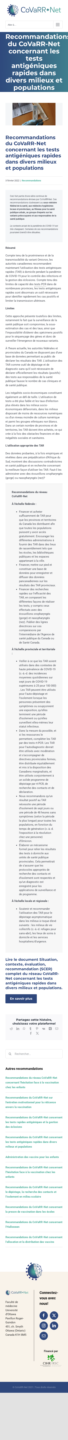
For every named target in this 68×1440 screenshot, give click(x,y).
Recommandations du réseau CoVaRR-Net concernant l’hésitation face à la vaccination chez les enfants (32, 1082)
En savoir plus (21, 998)
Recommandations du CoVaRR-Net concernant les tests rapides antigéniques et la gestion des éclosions (33, 1122)
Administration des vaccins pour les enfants (32, 1157)
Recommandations (31, 180)
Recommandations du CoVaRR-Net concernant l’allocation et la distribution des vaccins (33, 1240)
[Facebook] (44, 1315)
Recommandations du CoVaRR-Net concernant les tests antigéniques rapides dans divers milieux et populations (33, 1142)
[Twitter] (54, 1315)
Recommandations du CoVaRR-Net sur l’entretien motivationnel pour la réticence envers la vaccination (30, 1102)
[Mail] (44, 1336)
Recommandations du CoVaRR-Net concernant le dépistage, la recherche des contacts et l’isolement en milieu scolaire (33, 1192)
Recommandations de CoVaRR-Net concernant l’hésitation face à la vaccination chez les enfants (33, 1172)
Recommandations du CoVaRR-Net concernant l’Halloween (33, 1224)
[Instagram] (44, 1326)
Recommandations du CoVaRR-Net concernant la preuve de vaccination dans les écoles (33, 1209)
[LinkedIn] (54, 1326)
